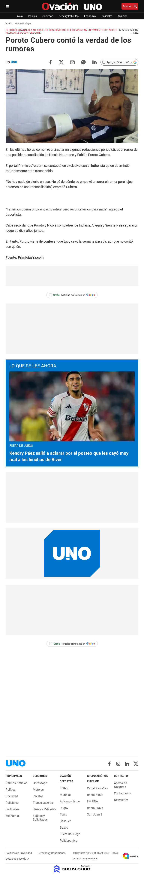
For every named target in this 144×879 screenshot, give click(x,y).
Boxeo (64, 827)
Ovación (123, 16)
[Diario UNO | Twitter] (135, 764)
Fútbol (64, 788)
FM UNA (92, 801)
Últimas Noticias (16, 783)
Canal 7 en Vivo (97, 788)
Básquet (65, 821)
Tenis (63, 814)
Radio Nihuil (95, 795)
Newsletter (121, 800)
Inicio (19, 16)
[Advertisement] (72, 276)
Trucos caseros (43, 802)
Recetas (38, 796)
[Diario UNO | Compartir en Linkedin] (94, 62)
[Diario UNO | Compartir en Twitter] (61, 62)
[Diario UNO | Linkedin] (127, 764)
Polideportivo (68, 840)
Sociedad (48, 16)
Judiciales (12, 809)
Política (32, 16)
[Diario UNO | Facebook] (109, 764)
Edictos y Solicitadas (40, 817)
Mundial (65, 795)
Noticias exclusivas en (67, 295)
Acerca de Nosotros (120, 785)
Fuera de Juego (70, 834)
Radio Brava (95, 808)
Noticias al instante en (67, 643)
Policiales (106, 16)
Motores (38, 789)
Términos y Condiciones (51, 853)
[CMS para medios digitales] (72, 869)
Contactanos (122, 793)
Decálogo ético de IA (17, 858)
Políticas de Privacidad (19, 853)
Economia (90, 16)
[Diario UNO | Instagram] (118, 764)
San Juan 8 (94, 814)
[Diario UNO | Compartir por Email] (72, 62)
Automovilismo (70, 801)
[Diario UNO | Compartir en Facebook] (50, 62)
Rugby (64, 808)
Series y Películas (69, 16)
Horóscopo (40, 783)
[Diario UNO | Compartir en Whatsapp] (83, 62)
